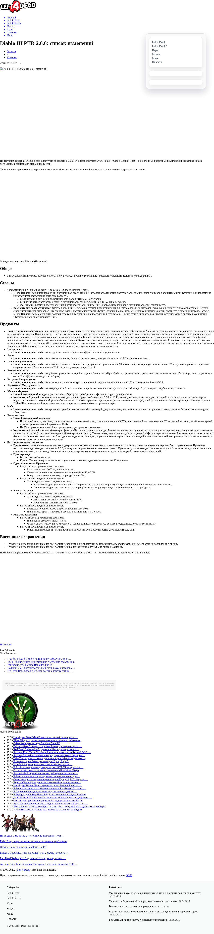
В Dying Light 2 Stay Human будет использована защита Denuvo (49, 794)
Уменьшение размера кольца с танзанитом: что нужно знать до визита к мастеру (37, 683)
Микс (10, 913)
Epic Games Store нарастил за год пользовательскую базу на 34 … (50, 803)
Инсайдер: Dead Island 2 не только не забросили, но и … (39, 658)
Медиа (10, 908)
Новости (12, 57)
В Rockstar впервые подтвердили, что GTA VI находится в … (48, 767)
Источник (5, 644)
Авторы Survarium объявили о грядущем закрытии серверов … (49, 755)
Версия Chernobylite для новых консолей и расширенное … (47, 782)
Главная (11, 51)
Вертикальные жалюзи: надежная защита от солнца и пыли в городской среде (73, 685)
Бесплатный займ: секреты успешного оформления (138, 919)
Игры (10, 903)
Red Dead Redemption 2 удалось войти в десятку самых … (39, 670)
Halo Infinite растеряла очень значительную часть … (42, 764)
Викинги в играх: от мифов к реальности (25, 685)
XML (129, 875)
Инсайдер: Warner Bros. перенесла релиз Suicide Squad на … (47, 785)
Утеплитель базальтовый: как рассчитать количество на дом (47, 809)
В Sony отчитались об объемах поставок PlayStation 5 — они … (49, 788)
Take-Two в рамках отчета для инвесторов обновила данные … (49, 758)
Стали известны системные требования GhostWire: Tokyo (46, 770)
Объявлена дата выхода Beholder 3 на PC (30, 664)
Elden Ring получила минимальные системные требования (40, 661)
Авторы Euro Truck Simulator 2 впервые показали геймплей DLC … (52, 752)
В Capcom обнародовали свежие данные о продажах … (45, 791)
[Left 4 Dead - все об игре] (18, 12)
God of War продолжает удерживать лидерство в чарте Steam (47, 800)
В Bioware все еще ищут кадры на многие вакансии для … (46, 776)
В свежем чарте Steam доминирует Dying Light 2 (41, 761)
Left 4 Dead (23, 869)
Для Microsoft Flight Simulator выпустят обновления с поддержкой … (52, 797)
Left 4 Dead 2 (14, 898)
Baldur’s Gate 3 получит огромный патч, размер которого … (41, 667)
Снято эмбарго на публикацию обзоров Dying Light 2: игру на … (50, 779)
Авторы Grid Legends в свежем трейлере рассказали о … (45, 773)
